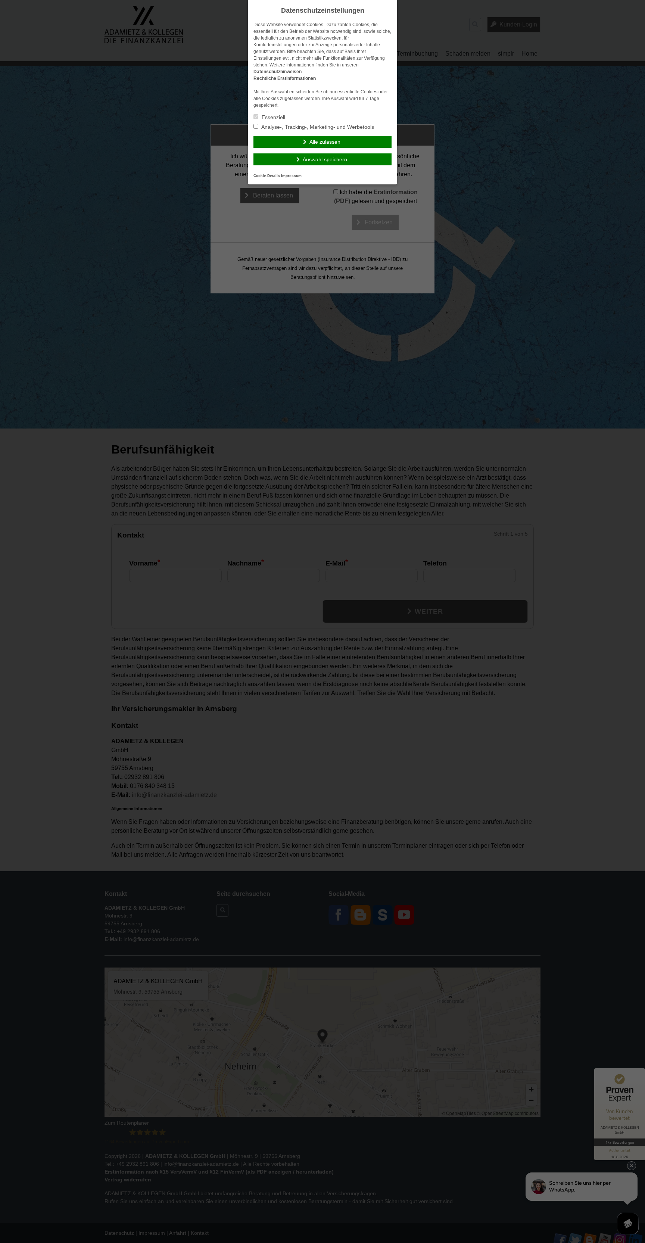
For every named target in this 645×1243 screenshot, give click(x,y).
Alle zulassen (324, 142)
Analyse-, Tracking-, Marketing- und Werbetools (317, 127)
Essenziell (272, 117)
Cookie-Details (266, 176)
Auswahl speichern (325, 159)
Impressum (291, 176)
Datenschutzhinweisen (277, 71)
